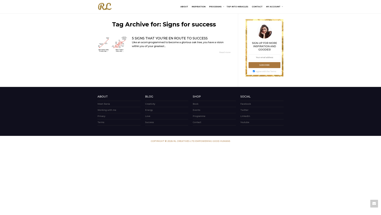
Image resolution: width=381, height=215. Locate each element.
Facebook (245, 104)
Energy (149, 110)
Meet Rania (103, 104)
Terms (100, 122)
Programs (215, 6)
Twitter (244, 110)
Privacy (101, 116)
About (184, 6)
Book (195, 104)
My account (273, 6)
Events (196, 110)
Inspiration (199, 6)
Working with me (106, 110)
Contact (257, 6)
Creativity (150, 104)
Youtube (244, 122)
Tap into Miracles (237, 6)
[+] (112, 44)
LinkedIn (245, 116)
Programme (199, 116)
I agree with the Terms (265, 71)
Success (149, 122)
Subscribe (264, 65)
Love (147, 116)
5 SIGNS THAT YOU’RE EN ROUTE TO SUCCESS (170, 38)
